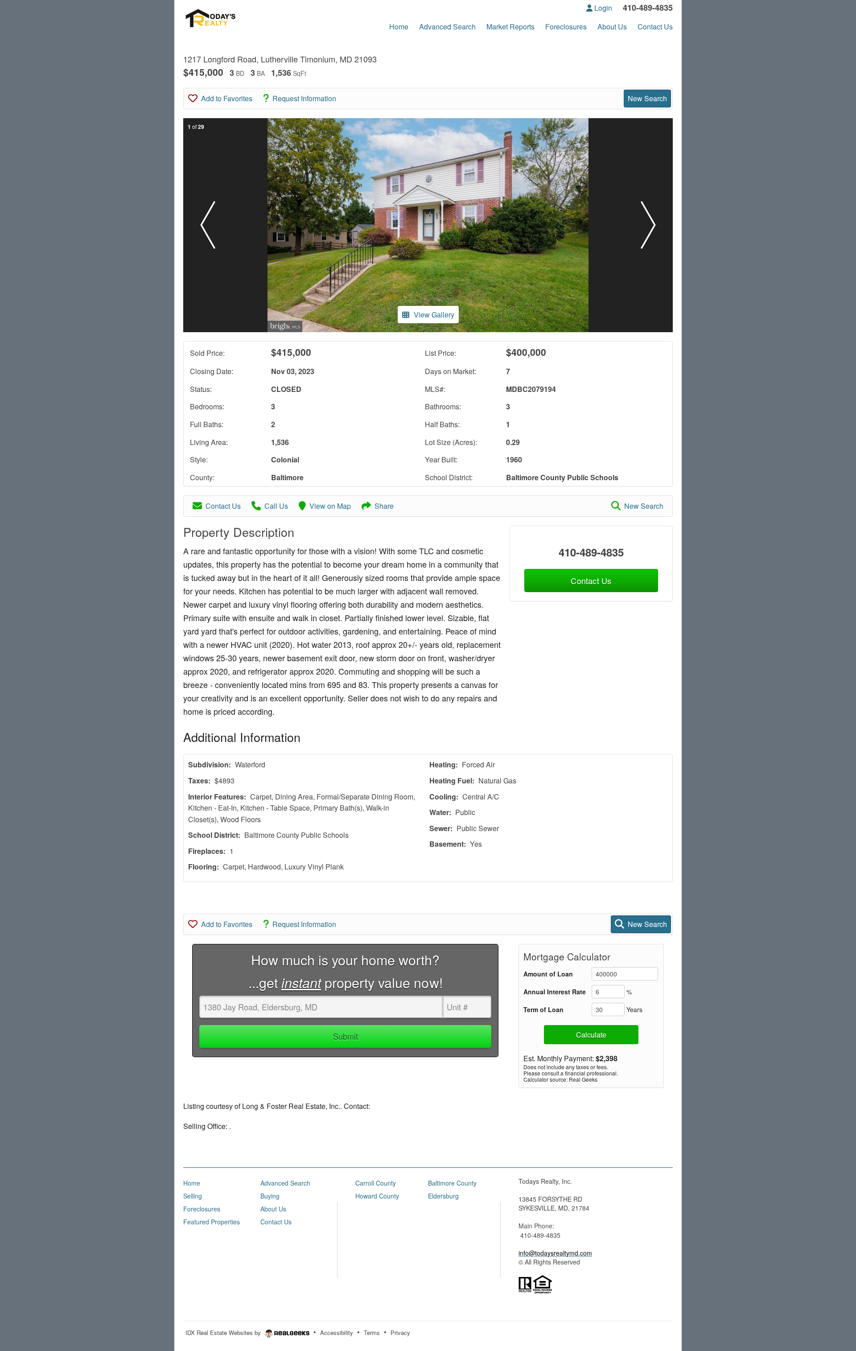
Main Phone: (536, 1225)
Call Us (276, 506)
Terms (372, 1332)
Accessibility (336, 1332)
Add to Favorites (226, 98)
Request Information (304, 98)
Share (384, 506)
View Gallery (434, 314)
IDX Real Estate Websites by (224, 1332)
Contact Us (223, 506)
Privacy (400, 1332)
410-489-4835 (591, 552)
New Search (647, 98)
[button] (207, 225)
